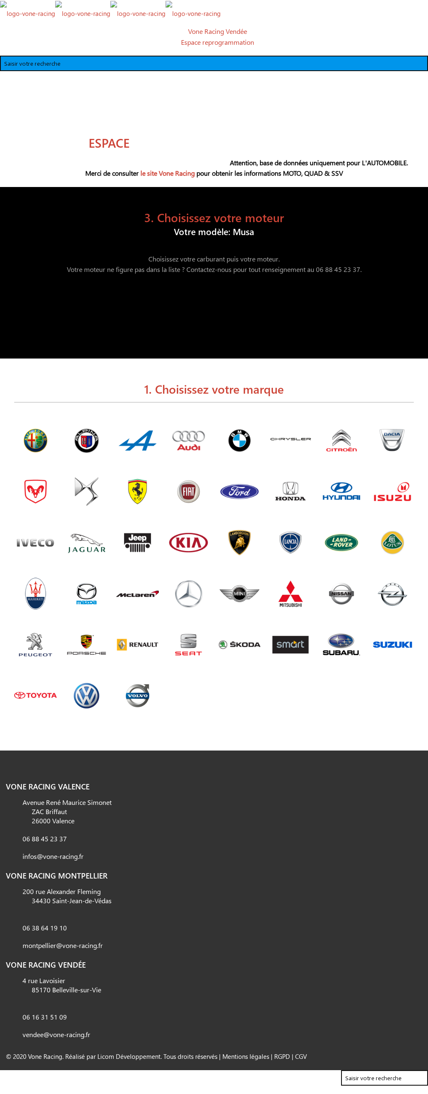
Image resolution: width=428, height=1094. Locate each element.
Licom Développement (128, 1056)
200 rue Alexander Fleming (67, 896)
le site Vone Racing (167, 173)
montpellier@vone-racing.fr (63, 945)
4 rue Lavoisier (62, 985)
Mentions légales (245, 1056)
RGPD (282, 1056)
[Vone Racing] (110, 12)
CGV (301, 1056)
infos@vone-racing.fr (53, 856)
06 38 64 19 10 (45, 927)
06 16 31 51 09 (45, 1016)
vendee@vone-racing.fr (56, 1034)
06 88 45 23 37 (45, 838)
